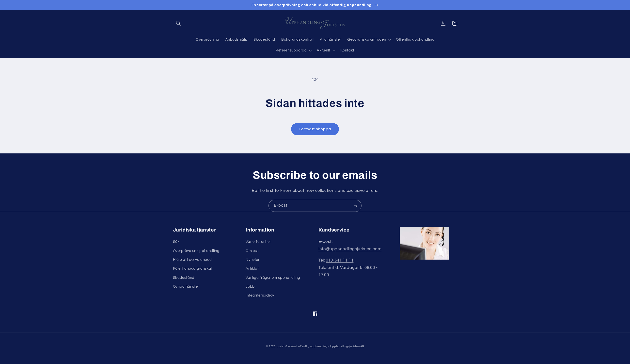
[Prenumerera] (355, 206)
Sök (176, 242)
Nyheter (252, 260)
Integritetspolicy (260, 295)
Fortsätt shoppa (315, 129)
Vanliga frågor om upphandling (273, 278)
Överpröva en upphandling (196, 251)
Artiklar (252, 268)
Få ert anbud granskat (193, 268)
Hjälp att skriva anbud (192, 260)
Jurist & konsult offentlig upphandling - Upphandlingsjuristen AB (320, 346)
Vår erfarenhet (258, 242)
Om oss (252, 251)
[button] (178, 23)
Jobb (250, 286)
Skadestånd (183, 278)
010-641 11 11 (339, 260)
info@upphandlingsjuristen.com (349, 249)
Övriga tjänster (186, 286)
